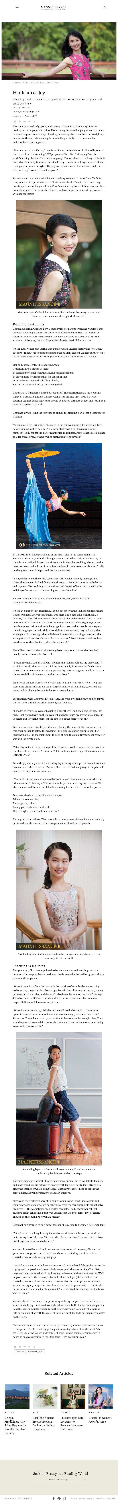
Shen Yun (17, 83)
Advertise (82, 1498)
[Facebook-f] (53, 1498)
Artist (26, 83)
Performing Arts (35, 1351)
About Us (90, 1498)
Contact (74, 1498)
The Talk (65, 1412)
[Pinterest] (59, 1498)
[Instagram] (64, 1498)
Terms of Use (100, 1498)
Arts (32, 83)
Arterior (10, 1412)
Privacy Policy (111, 1498)
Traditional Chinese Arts (47, 83)
